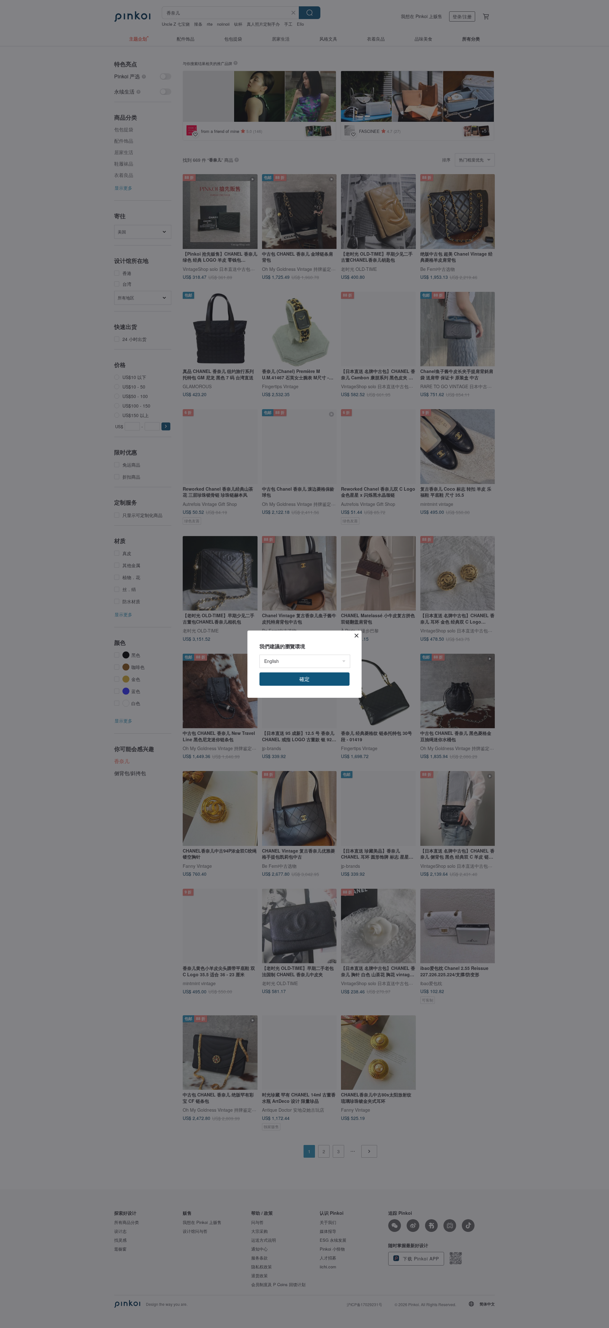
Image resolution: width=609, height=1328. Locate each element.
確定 (304, 679)
